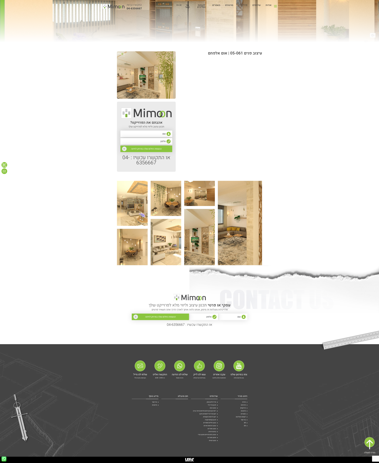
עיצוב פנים (213, 408)
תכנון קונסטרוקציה (210, 420)
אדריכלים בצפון (211, 402)
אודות (269, 5)
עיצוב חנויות (212, 440)
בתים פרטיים (212, 432)
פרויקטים (242, 5)
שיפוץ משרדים (212, 437)
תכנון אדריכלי (212, 405)
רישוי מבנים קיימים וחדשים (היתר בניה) (204, 411)
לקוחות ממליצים (201, 6)
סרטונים (229, 5)
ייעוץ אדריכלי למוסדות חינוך (207, 414)
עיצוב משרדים (212, 429)
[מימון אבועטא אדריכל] (113, 6)
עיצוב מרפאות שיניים (210, 426)
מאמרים (216, 5)
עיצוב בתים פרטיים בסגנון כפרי (207, 434)
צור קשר (187, 6)
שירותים (256, 5)
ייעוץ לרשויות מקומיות (209, 417)
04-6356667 (134, 6)
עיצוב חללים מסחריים (209, 423)
